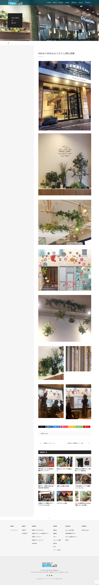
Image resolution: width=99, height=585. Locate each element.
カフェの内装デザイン (71, 537)
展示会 (55, 543)
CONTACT (87, 2)
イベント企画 (56, 550)
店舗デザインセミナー (38, 540)
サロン (55, 537)
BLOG (67, 540)
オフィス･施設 (57, 540)
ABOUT (55, 2)
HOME (49, 2)
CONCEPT (24, 533)
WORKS (67, 2)
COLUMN (73, 2)
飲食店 (55, 530)
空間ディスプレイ (36, 537)
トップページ (13, 530)
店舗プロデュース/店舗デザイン (40, 533)
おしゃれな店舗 (69, 530)
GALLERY (34, 543)
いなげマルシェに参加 (62, 503)
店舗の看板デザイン (70, 533)
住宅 (54, 546)
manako (46, 433)
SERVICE (61, 2)
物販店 (55, 533)
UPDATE (80, 2)
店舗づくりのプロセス (38, 530)
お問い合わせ (85, 530)
